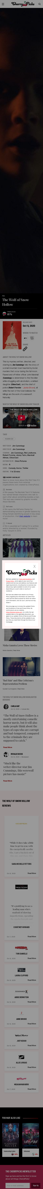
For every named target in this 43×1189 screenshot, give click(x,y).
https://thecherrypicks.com (14, 612)
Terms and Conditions (25, 579)
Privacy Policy (10, 581)
